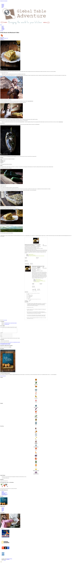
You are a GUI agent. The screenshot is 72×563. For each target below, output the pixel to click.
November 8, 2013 (6, 38)
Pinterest (3, 4)
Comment (1, 332)
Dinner (36, 391)
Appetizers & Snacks (30, 254)
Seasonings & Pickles (36, 443)
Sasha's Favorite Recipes (41, 255)
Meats (36, 460)
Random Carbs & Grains (36, 470)
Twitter (2, 509)
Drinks (36, 394)
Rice (36, 436)
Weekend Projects (36, 407)
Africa (1, 37)
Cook (2, 26)
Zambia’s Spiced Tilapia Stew (5, 343)
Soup (36, 387)
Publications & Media (4, 492)
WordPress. (8, 559)
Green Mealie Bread (6, 324)
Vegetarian (36, 410)
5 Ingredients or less (36, 418)
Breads (30, 255)
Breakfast (36, 381)
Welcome (3, 491)
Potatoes (36, 433)
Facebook (3, 5)
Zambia (3, 37)
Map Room (3, 28)
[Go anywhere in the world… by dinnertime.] (4, 487)
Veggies (36, 463)
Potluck (36, 424)
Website (1, 336)
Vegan (36, 421)
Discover (3, 27)
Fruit (36, 466)
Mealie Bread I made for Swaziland (12, 156)
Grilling (36, 413)
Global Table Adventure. (9, 558)
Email (1, 335)
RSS (2, 7)
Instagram (3, 507)
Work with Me (3, 493)
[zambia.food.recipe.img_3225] (36, 243)
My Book (3, 29)
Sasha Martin (2, 39)
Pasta (36, 439)
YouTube (3, 510)
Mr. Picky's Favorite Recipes (34, 255)
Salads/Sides (36, 384)
